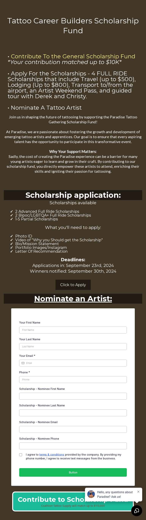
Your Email (27, 355)
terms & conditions (51, 454)
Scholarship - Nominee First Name (42, 388)
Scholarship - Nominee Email (38, 422)
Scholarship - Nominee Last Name (42, 405)
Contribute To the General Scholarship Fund (73, 56)
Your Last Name (29, 339)
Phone (24, 372)
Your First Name (29, 322)
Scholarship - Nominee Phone (39, 438)
